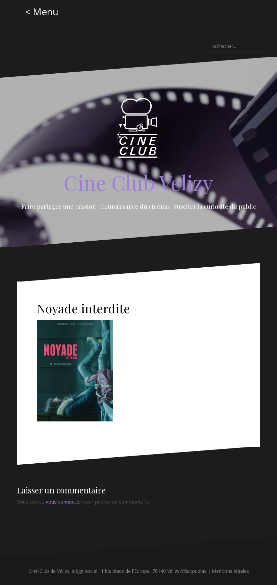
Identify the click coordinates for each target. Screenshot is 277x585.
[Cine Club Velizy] (139, 130)
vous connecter (63, 501)
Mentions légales (230, 571)
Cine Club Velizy (138, 182)
